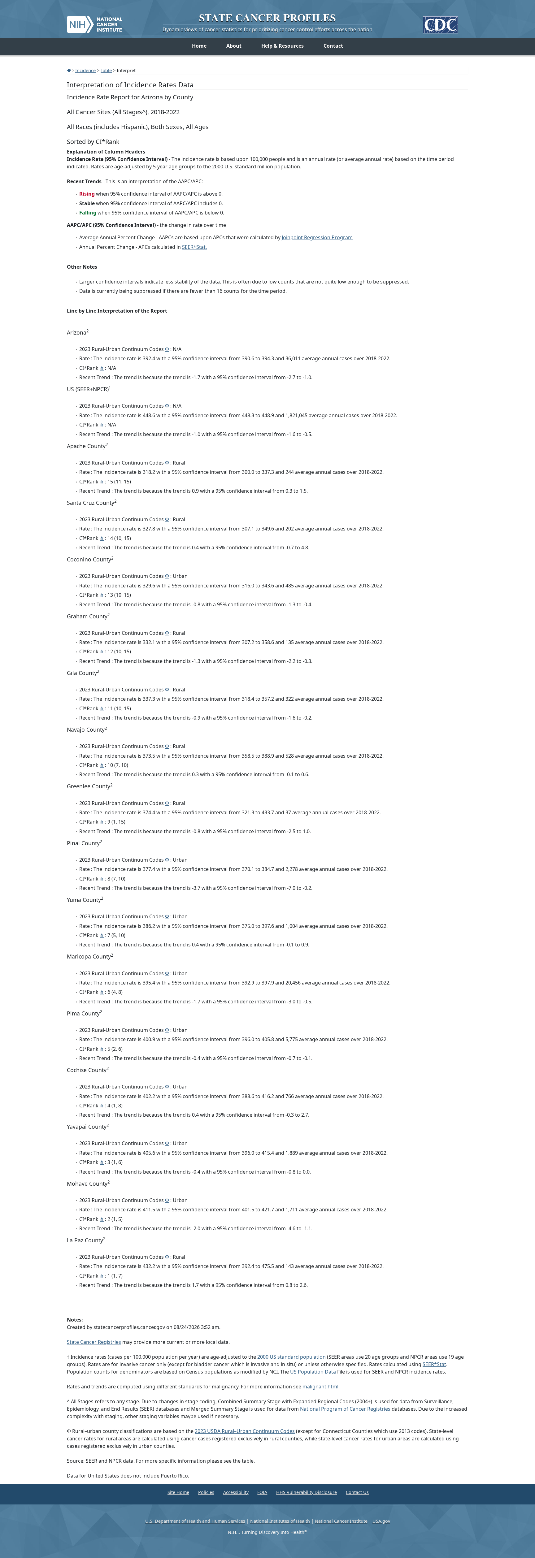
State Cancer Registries (94, 1342)
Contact (333, 45)
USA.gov (381, 1521)
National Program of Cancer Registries (345, 1408)
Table (106, 70)
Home (199, 45)
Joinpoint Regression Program (317, 237)
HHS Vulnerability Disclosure (306, 1492)
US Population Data (313, 1371)
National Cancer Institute (341, 1521)
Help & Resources (282, 45)
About (233, 45)
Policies (206, 1492)
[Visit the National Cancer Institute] (94, 22)
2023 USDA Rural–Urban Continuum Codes (245, 1431)
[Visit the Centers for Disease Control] (440, 22)
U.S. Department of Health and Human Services (195, 1521)
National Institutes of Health (280, 1521)
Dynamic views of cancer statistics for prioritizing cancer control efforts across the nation (267, 29)
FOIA (262, 1492)
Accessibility (236, 1492)
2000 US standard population (291, 1356)
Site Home (178, 1492)
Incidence (85, 70)
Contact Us (357, 1492)
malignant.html (320, 1386)
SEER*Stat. (194, 247)
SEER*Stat (434, 1364)
